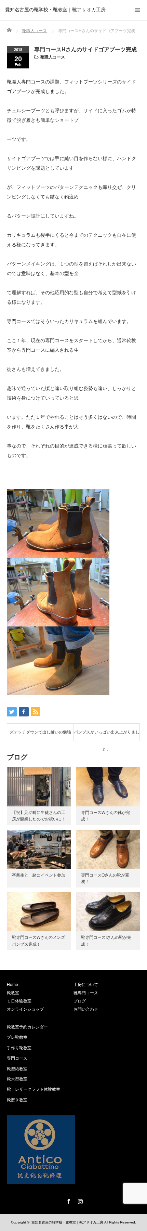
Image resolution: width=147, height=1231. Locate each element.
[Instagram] (79, 1200)
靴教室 (13, 992)
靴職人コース (52, 57)
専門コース (17, 1058)
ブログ (80, 1001)
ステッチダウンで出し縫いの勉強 (40, 732)
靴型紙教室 (17, 1068)
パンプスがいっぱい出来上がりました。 (106, 735)
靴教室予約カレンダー (27, 1027)
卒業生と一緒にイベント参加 (38, 875)
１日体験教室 (19, 1001)
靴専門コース (86, 992)
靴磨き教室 (17, 1100)
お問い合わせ (86, 1009)
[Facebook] (68, 1200)
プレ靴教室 (17, 1037)
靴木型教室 (17, 1079)
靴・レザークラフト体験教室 (33, 1089)
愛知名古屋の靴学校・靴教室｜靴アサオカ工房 (55, 9)
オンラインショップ (25, 1009)
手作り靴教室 (19, 1048)
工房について (86, 984)
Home (12, 984)
